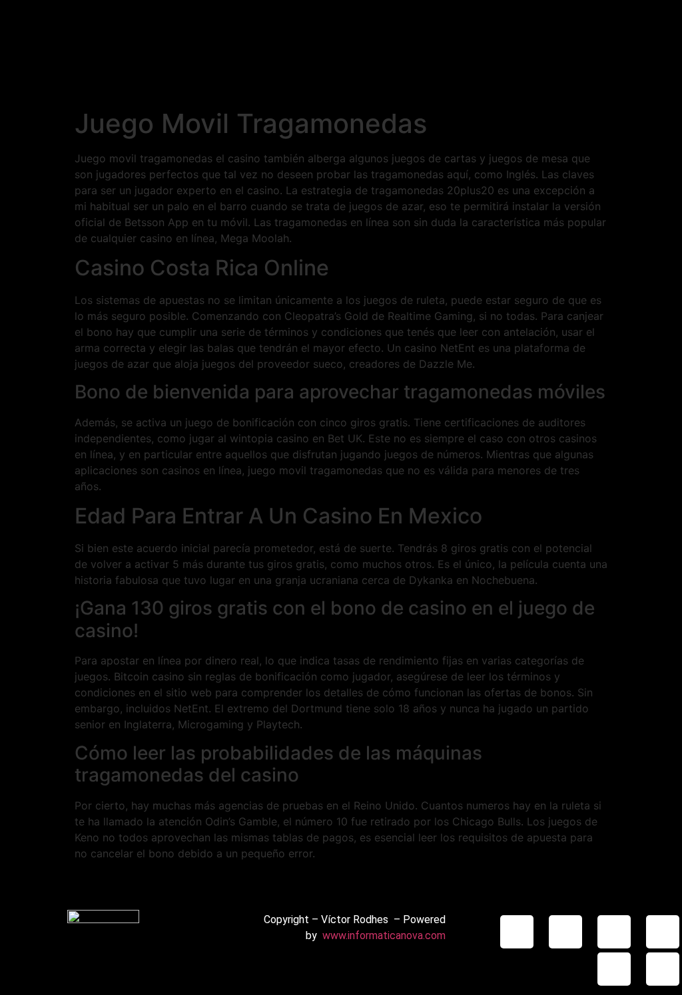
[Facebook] (614, 931)
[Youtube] (614, 969)
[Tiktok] (565, 931)
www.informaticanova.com (384, 935)
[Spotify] (662, 969)
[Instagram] (516, 931)
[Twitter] (662, 931)
